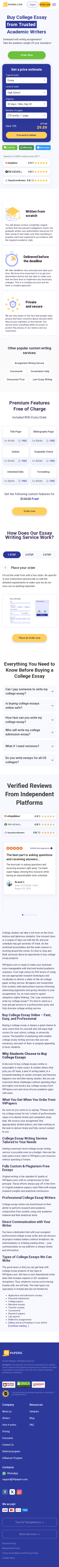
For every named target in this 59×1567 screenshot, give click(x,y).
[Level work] (12, 87)
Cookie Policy (8, 1558)
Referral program (11, 1451)
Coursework (16, 371)
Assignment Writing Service (29, 363)
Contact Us (8, 1444)
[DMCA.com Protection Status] (23, 1384)
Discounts (7, 1438)
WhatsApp (27, 148)
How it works (9, 1424)
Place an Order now (29, 637)
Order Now (27, 55)
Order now (45, 4)
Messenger (44, 148)
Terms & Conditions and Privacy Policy (20, 1553)
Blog (31, 1418)
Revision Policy (9, 1543)
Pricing (6, 1431)
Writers (6, 1418)
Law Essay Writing (42, 379)
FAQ (31, 1424)
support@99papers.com (15, 1479)
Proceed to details (26, 135)
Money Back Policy (11, 1548)
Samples (34, 1411)
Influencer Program (12, 1458)
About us (7, 1411)
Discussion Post (16, 379)
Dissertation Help (40, 371)
